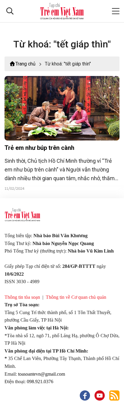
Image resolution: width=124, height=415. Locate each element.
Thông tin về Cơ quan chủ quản (76, 297)
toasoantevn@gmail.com (41, 374)
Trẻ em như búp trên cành (39, 147)
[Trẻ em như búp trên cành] (62, 108)
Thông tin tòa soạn (22, 297)
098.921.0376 (40, 381)
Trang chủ (25, 64)
